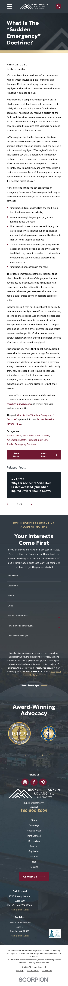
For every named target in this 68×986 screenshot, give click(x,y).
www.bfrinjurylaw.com (19, 403)
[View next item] (28, 504)
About (34, 820)
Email (10, 605)
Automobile (43, 435)
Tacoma (34, 856)
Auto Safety (29, 435)
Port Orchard (34, 835)
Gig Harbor (33, 851)
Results (34, 866)
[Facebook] (34, 782)
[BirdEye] (43, 782)
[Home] (34, 6)
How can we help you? (18, 635)
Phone (11, 595)
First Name (13, 575)
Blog (33, 861)
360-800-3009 (34, 810)
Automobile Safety (16, 439)
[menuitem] (19, 970)
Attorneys (34, 825)
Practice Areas (34, 830)
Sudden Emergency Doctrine (21, 444)
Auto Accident (14, 435)
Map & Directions (19, 909)
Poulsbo (34, 846)
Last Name (13, 585)
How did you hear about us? (21, 625)
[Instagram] (25, 782)
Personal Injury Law (38, 439)
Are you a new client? (18, 615)
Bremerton (34, 841)
